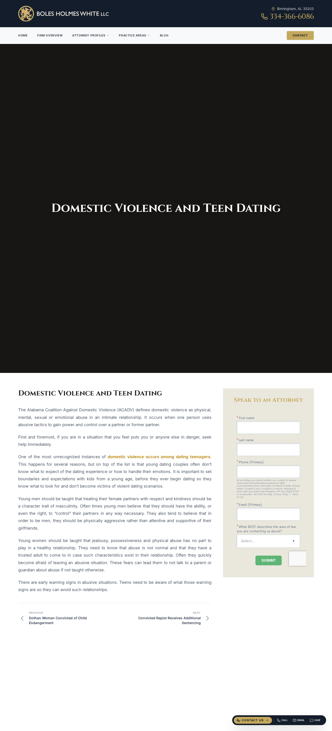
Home (22, 35)
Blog (164, 35)
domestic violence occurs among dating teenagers (159, 456)
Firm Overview (49, 35)
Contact (300, 35)
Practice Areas (132, 35)
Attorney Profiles (88, 35)
